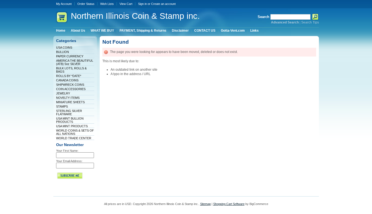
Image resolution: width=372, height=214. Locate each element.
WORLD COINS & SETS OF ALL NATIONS (75, 132)
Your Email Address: (69, 161)
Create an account (163, 3)
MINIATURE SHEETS (70, 102)
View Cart (126, 3)
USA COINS (64, 47)
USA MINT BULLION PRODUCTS (70, 120)
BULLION (62, 52)
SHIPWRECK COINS (70, 84)
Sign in (142, 3)
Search (263, 17)
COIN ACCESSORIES (71, 89)
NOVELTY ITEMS (68, 97)
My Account (64, 3)
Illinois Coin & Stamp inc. (135, 16)
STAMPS (62, 106)
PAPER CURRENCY (69, 56)
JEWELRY (63, 93)
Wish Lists (107, 3)
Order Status (85, 3)
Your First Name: (67, 150)
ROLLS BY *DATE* (68, 76)
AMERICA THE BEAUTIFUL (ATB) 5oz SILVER (74, 62)
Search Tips (310, 22)
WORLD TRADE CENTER (73, 138)
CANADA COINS (67, 80)
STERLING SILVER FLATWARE (69, 112)
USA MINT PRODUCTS (72, 126)
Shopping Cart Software (229, 204)
